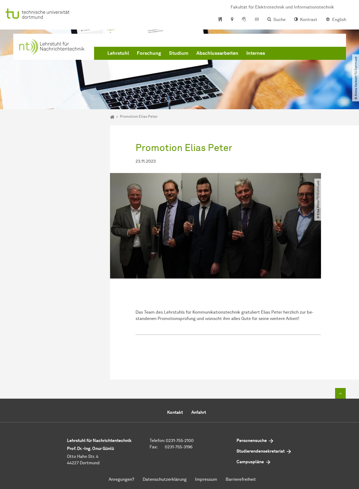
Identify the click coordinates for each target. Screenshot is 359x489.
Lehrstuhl (118, 53)
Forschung (149, 53)
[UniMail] (256, 19)
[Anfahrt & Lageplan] (232, 19)
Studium (178, 53)
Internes (255, 53)
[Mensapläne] (220, 19)
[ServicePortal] (244, 19)
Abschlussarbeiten (217, 53)
